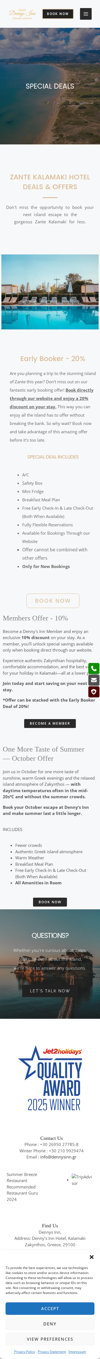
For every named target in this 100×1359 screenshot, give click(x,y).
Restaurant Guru (22, 1193)
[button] (91, 1257)
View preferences (50, 1339)
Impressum (77, 1351)
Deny (50, 1324)
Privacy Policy (24, 1351)
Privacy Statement (52, 1351)
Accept (50, 1308)
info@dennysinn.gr (58, 1157)
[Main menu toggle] (86, 14)
